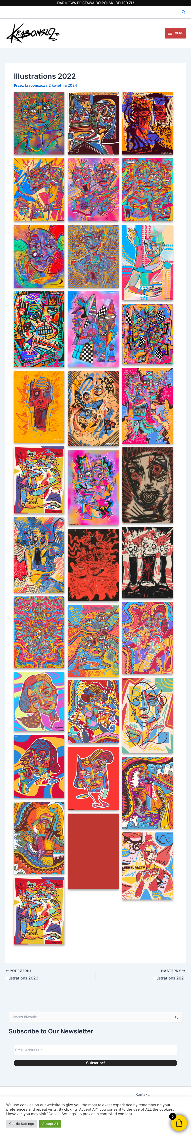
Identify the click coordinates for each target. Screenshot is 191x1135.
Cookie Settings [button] (21, 1124)
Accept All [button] (50, 1124)
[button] (184, 12)
